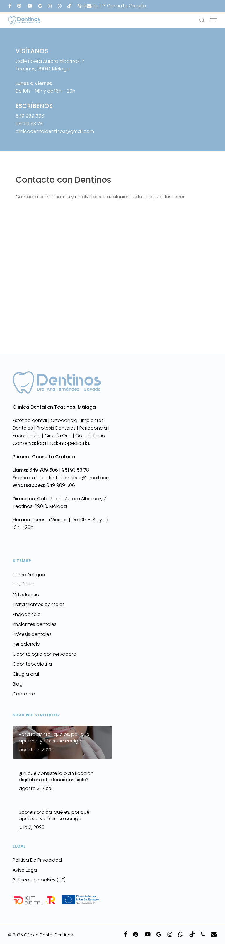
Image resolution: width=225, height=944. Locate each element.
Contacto (24, 693)
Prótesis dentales (32, 634)
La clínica (23, 584)
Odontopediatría (32, 664)
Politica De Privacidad (37, 860)
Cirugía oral (26, 674)
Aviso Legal (25, 870)
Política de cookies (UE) (39, 880)
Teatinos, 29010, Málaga (40, 506)
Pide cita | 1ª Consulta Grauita (112, 5)
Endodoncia (27, 614)
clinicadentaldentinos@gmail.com (55, 131)
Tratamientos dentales (39, 604)
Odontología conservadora (44, 654)
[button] (213, 20)
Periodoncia (26, 644)
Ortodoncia (26, 594)
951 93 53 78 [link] (75, 470)
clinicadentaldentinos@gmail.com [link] (61, 477)
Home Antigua (29, 574)
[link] (37, 470)
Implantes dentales (35, 624)
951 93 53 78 (29, 123)
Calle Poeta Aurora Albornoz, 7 (71, 498)
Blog (18, 684)
